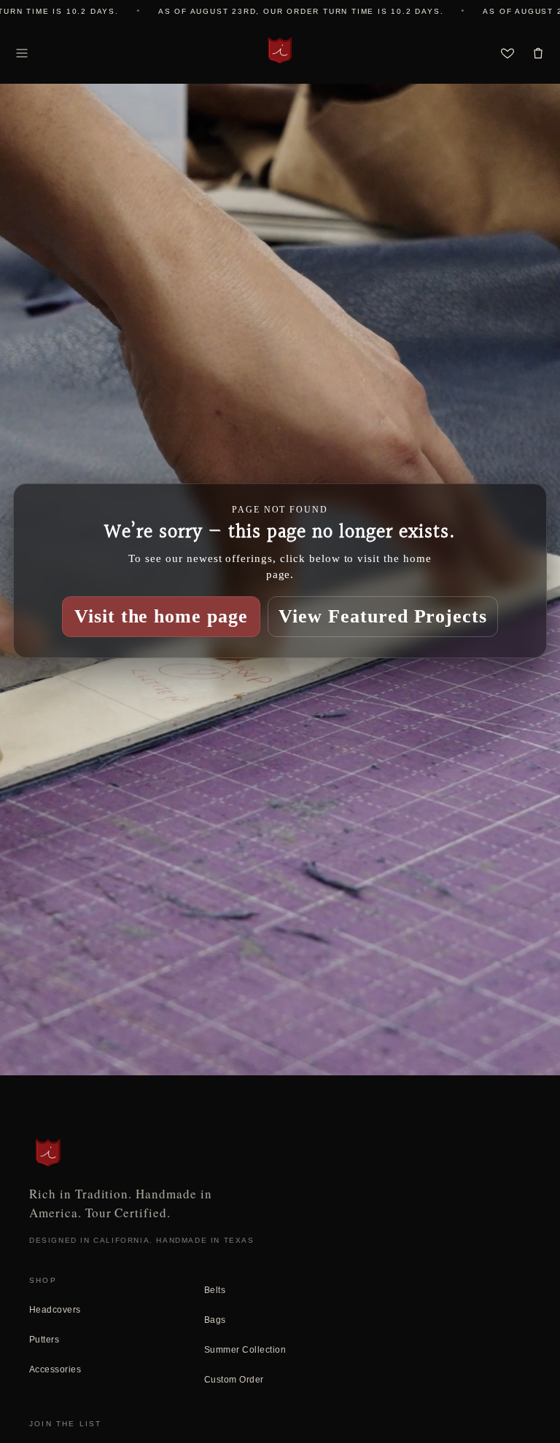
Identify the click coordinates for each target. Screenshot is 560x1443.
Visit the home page (161, 616)
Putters (44, 1340)
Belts (214, 1290)
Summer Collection (245, 1350)
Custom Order (234, 1380)
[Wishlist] (507, 53)
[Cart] (538, 53)
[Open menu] (22, 53)
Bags (215, 1320)
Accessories (55, 1369)
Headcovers (55, 1310)
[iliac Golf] (280, 50)
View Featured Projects (383, 616)
